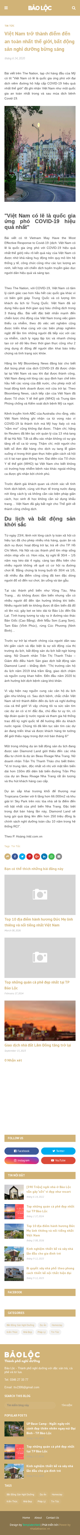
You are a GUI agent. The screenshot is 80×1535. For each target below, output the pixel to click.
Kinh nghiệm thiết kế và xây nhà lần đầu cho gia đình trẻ (49, 1251)
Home (26, 1518)
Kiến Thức (12, 1332)
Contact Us (52, 1518)
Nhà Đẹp (27, 1332)
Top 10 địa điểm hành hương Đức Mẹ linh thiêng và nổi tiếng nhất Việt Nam (50, 1230)
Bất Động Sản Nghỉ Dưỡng (20, 1325)
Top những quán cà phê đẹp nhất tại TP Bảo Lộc (50, 1208)
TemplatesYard (31, 1525)
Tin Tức (15, 846)
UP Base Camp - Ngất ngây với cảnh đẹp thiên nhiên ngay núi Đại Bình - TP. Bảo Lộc (51, 1428)
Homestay (57, 1325)
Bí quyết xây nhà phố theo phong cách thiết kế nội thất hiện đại (50, 1270)
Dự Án (43, 1325)
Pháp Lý (42, 1332)
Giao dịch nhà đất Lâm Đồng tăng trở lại (37, 1045)
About (38, 1518)
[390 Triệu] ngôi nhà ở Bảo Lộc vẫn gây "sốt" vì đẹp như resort (48, 1189)
